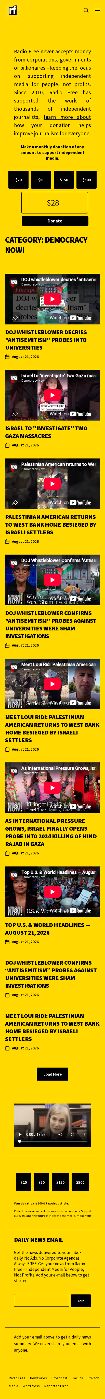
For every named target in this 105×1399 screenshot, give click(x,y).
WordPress (31, 1386)
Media (13, 1386)
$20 (19, 179)
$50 (41, 179)
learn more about (67, 117)
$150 (64, 179)
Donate (55, 221)
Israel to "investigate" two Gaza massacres (46, 432)
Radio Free (17, 1378)
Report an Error (56, 1386)
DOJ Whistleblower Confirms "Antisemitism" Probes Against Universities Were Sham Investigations (50, 624)
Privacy (93, 1378)
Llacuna (77, 1378)
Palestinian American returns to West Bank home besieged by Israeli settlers (50, 524)
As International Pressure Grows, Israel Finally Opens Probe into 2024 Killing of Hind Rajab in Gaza (51, 832)
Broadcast (59, 1378)
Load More (53, 1074)
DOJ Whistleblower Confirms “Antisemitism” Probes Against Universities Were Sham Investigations (51, 973)
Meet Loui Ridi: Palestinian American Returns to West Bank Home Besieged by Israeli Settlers (52, 728)
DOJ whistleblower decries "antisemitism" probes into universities (46, 339)
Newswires (38, 1378)
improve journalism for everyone (51, 133)
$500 (87, 179)
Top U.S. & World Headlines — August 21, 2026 (47, 928)
